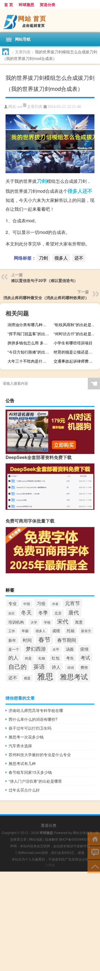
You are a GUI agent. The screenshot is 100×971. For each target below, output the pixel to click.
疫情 (84, 649)
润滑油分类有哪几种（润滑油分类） (30, 324)
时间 (27, 640)
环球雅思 (26, 4)
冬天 (26, 612)
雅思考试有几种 (22, 763)
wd (19, 107)
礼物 (41, 658)
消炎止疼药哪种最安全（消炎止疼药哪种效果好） (46, 297)
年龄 (25, 630)
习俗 (41, 603)
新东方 (86, 630)
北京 (58, 613)
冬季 (43, 612)
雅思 (45, 676)
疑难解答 (51, 839)
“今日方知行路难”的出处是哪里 (30, 352)
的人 (13, 657)
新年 (12, 640)
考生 (70, 658)
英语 (39, 666)
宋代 (62, 621)
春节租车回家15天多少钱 (30, 772)
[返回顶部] (94, 866)
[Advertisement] (50, 921)
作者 (55, 604)
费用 (84, 667)
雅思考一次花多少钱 (26, 737)
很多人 (75, 190)
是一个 (13, 649)
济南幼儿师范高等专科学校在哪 (36, 710)
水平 (55, 649)
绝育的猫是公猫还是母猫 (75, 352)
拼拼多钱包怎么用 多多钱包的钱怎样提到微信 (30, 342)
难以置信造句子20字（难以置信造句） (44, 280)
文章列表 (23, 51)
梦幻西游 (36, 648)
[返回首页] (94, 838)
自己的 (17, 666)
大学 (34, 622)
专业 (12, 603)
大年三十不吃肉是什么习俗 (30, 361)
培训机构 (16, 622)
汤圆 (70, 649)
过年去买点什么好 (24, 790)
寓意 (79, 622)
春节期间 (66, 640)
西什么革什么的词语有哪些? (33, 719)
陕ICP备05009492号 (74, 839)
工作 (11, 630)
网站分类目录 (83, 832)
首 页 (8, 4)
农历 (11, 613)
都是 (27, 678)
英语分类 (47, 4)
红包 (55, 658)
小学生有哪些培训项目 (73, 342)
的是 (28, 658)
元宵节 (72, 603)
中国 (26, 603)
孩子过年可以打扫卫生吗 (30, 728)
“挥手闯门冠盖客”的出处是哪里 (30, 333)
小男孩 (50, 864)
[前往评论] (94, 852)
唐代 (73, 612)
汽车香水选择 (20, 745)
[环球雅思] (50, 20)
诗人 (56, 667)
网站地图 (35, 839)
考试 (85, 657)
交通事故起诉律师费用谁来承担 (76, 361)
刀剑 (42, 180)
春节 (44, 639)
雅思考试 (74, 676)
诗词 (70, 667)
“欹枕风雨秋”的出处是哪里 (76, 324)
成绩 (56, 630)
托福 (70, 630)
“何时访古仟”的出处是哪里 (76, 333)
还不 (87, 190)
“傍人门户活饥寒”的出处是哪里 (35, 781)
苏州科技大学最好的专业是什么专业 (40, 754)
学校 (47, 622)
